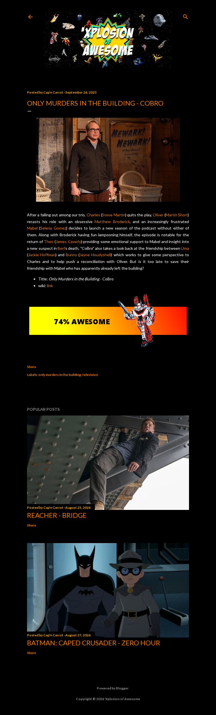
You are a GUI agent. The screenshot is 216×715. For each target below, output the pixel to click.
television (90, 375)
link (50, 285)
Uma (185, 248)
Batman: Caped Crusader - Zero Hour (93, 643)
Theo (48, 241)
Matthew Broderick (112, 221)
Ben (61, 248)
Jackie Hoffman (41, 254)
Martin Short (177, 214)
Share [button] (31, 367)
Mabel (32, 228)
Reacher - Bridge (57, 515)
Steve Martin (113, 214)
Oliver (158, 214)
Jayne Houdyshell (95, 254)
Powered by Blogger (113, 688)
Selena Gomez (53, 228)
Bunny (71, 254)
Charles (93, 214)
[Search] (185, 15)
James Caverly (68, 241)
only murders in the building (59, 375)
